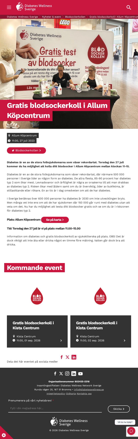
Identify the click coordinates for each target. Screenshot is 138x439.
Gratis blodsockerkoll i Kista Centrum (33, 325)
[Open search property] (129, 7)
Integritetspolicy (56, 393)
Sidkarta (71, 393)
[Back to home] (34, 7)
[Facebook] (55, 373)
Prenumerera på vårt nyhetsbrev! (31, 400)
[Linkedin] (73, 373)
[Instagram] (67, 373)
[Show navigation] (9, 7)
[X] (61, 373)
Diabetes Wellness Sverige (22, 16)
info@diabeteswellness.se (89, 389)
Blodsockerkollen (75, 16)
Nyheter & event (51, 16)
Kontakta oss (84, 393)
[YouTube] (80, 373)
